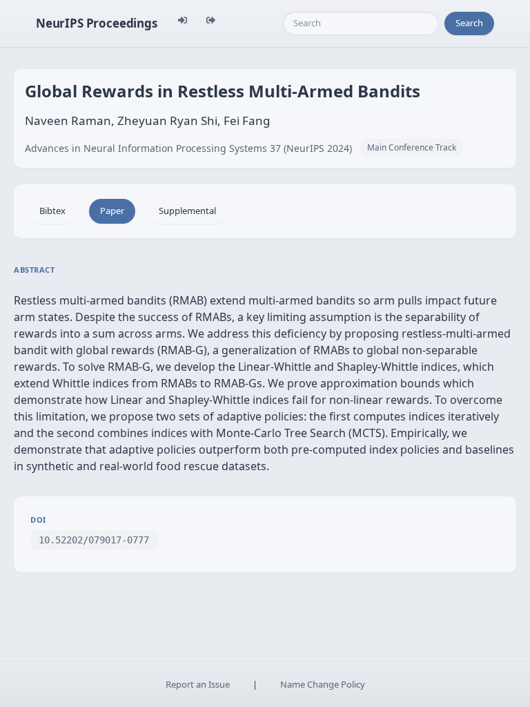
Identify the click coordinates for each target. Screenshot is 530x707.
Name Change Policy (322, 684)
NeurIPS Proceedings (96, 23)
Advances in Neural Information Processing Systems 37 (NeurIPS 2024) (188, 148)
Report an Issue (198, 684)
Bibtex (52, 210)
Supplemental (187, 210)
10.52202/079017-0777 (94, 539)
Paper (112, 210)
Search (469, 23)
